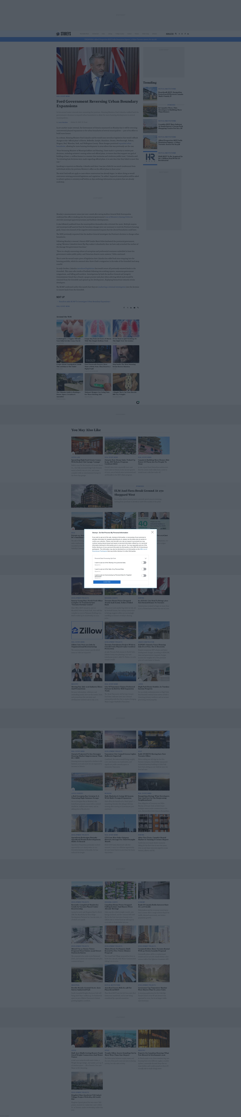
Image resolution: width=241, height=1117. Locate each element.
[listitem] (120, 558)
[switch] (143, 562)
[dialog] (120, 558)
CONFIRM (106, 582)
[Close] (153, 533)
